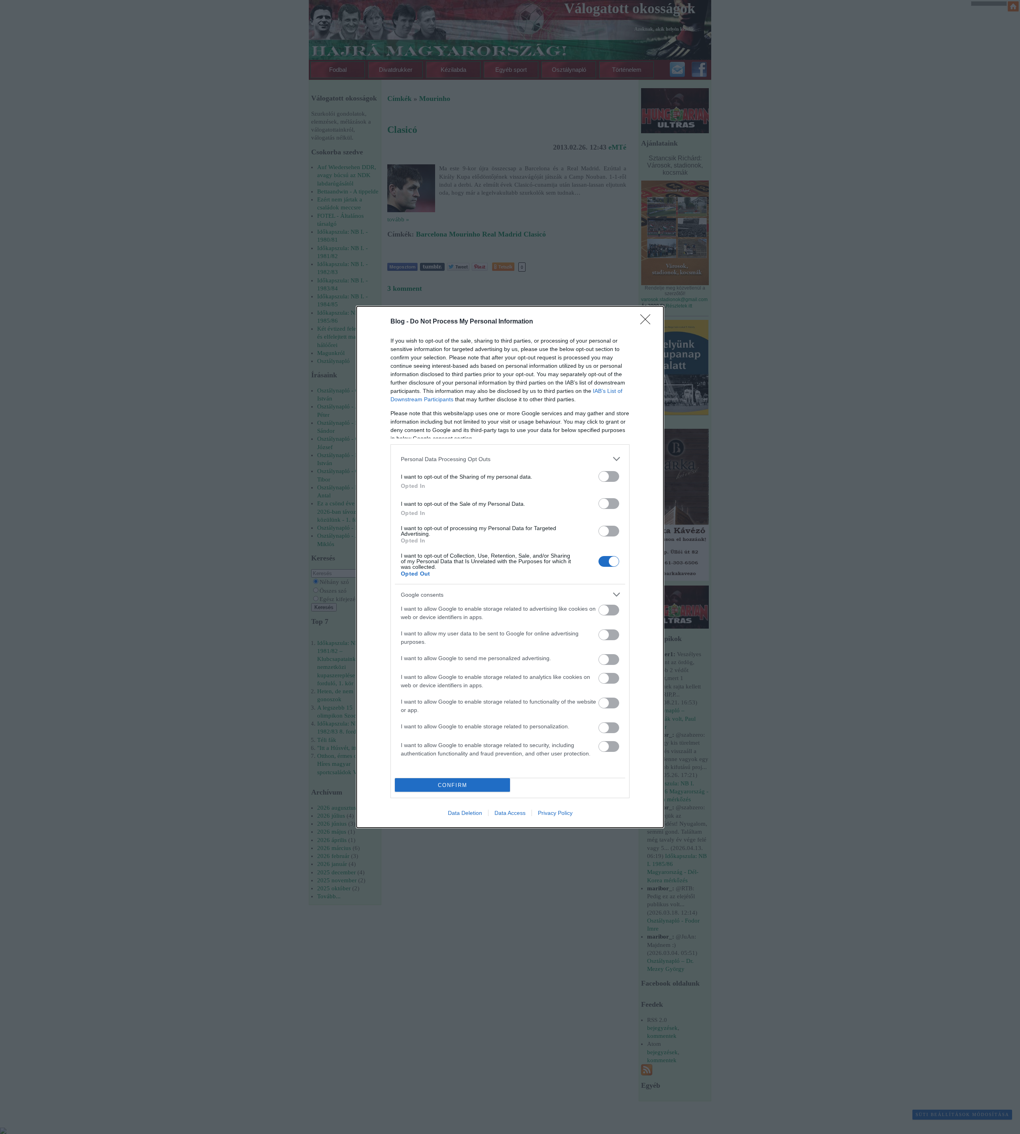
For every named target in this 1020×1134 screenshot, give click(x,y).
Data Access (510, 813)
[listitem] (510, 459)
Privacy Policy (555, 813)
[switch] (608, 476)
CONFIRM (452, 785)
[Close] (647, 321)
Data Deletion (465, 813)
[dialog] (510, 567)
